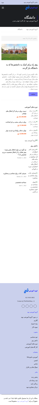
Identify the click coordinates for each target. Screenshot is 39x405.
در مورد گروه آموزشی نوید (29, 317)
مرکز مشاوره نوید (32, 387)
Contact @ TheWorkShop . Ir (26, 301)
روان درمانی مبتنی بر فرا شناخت (16, 122)
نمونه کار (35, 327)
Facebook (35, 306)
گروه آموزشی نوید (32, 29)
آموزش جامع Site (32, 357)
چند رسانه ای (33, 380)
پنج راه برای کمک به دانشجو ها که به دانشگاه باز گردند (22, 66)
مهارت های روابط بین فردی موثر (16, 130)
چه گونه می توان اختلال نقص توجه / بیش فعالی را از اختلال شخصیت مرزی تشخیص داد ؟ (14, 152)
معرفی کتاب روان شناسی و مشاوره (14, 173)
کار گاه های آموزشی (31, 347)
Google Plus (31, 306)
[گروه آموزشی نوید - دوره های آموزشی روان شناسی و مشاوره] (31, 7)
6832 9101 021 (30, 297)
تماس (36, 364)
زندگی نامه (34, 384)
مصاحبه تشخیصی (20, 182)
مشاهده (33, 94)
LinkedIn (27, 306)
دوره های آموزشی (32, 344)
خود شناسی (34, 337)
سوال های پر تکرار (32, 367)
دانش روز (35, 340)
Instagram (23, 306)
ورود (2, 2)
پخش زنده (34, 377)
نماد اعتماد (34, 324)
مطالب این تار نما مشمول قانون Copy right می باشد (21, 398)
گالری (36, 320)
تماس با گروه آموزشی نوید (31, 2)
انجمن (36, 360)
